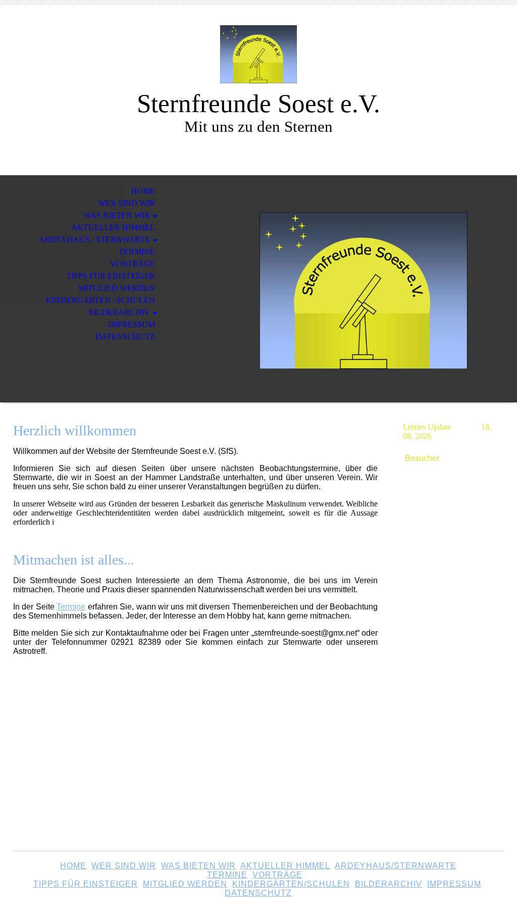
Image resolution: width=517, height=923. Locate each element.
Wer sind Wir (123, 865)
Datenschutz (125, 336)
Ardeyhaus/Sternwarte (395, 865)
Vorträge (132, 264)
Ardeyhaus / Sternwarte (94, 239)
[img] (258, 54)
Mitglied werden (116, 288)
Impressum (131, 324)
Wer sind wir (126, 203)
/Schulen (291, 884)
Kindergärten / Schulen (100, 300)
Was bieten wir (117, 215)
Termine (137, 251)
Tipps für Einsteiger (110, 276)
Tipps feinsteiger (85, 884)
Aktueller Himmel (113, 227)
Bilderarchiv (119, 312)
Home (143, 191)
